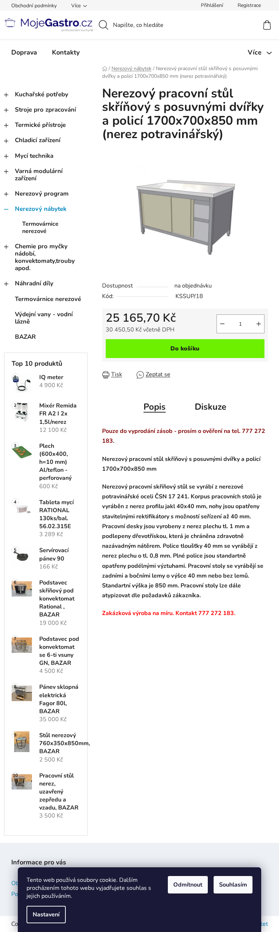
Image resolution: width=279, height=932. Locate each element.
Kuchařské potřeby (41, 94)
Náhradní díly (34, 283)
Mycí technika (34, 156)
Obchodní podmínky (34, 5)
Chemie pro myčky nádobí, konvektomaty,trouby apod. (45, 257)
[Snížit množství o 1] (222, 324)
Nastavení (46, 915)
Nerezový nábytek (40, 209)
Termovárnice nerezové (40, 227)
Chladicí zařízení (37, 140)
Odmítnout (187, 885)
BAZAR (25, 337)
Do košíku (184, 349)
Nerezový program (42, 193)
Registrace (249, 5)
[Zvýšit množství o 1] (258, 324)
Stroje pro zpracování (45, 109)
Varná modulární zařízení (38, 174)
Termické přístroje (40, 125)
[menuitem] (24, 52)
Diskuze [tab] (210, 407)
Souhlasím (233, 885)
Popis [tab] (154, 407)
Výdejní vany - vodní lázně (44, 318)
